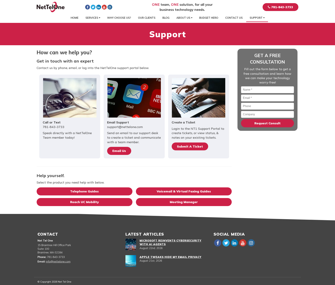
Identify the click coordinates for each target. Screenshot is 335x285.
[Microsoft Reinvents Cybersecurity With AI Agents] (130, 244)
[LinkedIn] (98, 7)
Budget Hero (208, 17)
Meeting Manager (184, 202)
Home (75, 17)
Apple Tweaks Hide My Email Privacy (170, 257)
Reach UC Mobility (84, 202)
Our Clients (146, 17)
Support (256, 17)
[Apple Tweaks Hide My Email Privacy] (130, 261)
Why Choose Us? (119, 17)
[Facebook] (87, 7)
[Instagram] (110, 7)
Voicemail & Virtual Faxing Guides (184, 191)
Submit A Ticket (190, 146)
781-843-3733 (281, 7)
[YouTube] (104, 7)
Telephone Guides (84, 191)
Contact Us (234, 17)
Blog (165, 17)
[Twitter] (93, 7)
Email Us (119, 151)
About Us (183, 17)
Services (92, 17)
